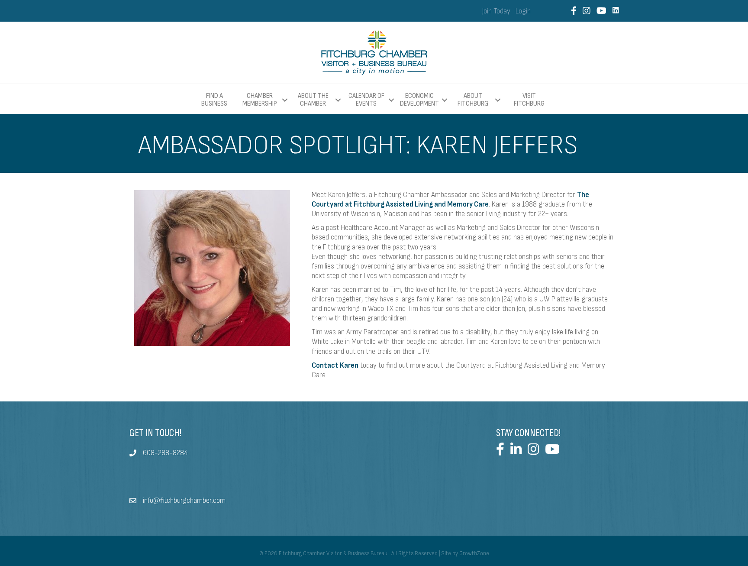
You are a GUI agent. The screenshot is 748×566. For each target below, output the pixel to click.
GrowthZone (474, 553)
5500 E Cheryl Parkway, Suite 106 (193, 467)
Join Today (496, 11)
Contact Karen (335, 365)
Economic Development (419, 100)
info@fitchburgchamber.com (184, 500)
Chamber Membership (259, 100)
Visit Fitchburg (529, 100)
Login (523, 11)
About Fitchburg (473, 100)
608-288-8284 (165, 453)
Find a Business (214, 100)
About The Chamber (313, 100)
